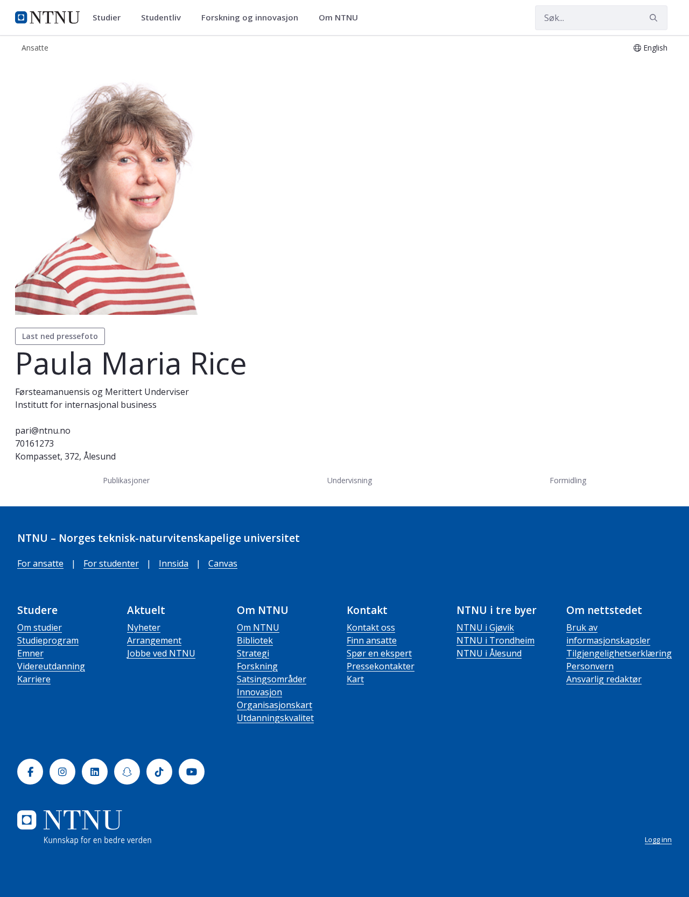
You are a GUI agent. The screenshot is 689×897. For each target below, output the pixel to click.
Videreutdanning (51, 666)
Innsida (173, 563)
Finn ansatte (372, 640)
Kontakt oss (371, 627)
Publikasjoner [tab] (126, 480)
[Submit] (655, 18)
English (655, 48)
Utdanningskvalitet (275, 718)
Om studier (39, 627)
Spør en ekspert (379, 653)
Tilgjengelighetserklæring (619, 653)
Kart (355, 679)
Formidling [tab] (568, 480)
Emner (30, 653)
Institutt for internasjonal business (86, 405)
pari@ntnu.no (43, 430)
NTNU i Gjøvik (485, 627)
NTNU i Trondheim (495, 640)
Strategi (253, 653)
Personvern (590, 666)
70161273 (34, 443)
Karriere (34, 679)
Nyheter (143, 627)
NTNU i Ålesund (489, 653)
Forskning (257, 666)
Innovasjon (259, 692)
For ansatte (40, 563)
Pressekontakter (380, 666)
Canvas (222, 563)
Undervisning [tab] (349, 480)
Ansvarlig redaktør (604, 679)
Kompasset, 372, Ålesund (65, 456)
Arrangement (154, 640)
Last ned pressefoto (60, 336)
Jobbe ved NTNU (161, 653)
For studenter (111, 563)
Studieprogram (48, 640)
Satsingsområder (271, 679)
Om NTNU (258, 627)
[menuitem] (110, 18)
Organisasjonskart (274, 705)
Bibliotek (255, 640)
